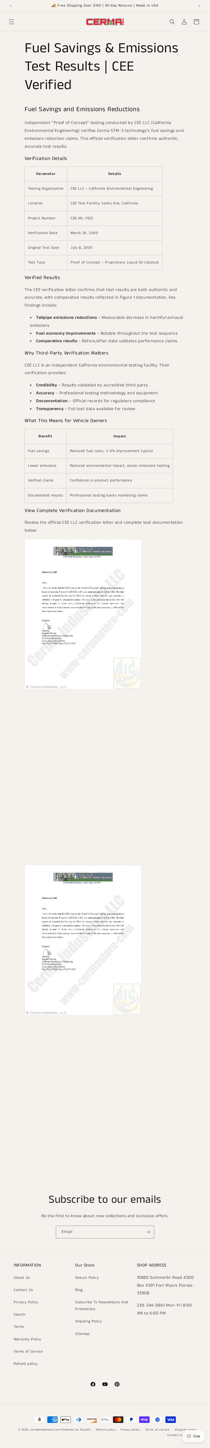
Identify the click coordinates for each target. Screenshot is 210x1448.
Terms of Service (28, 1351)
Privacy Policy (26, 1302)
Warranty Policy (27, 1339)
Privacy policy (130, 1430)
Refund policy (26, 1364)
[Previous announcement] (11, 6)
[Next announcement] (199, 6)
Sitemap (82, 1334)
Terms (19, 1326)
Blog (79, 1290)
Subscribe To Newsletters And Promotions (101, 1305)
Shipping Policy (88, 1321)
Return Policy (87, 1277)
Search (19, 1314)
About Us (22, 1277)
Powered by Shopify (76, 1430)
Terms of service (157, 1430)
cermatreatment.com (45, 1430)
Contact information (181, 1435)
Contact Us (23, 1290)
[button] (11, 22)
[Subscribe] (148, 1232)
